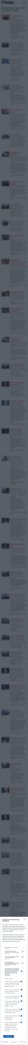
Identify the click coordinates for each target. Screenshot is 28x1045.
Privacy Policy (22, 1042)
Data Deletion (5, 1042)
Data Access (14, 1042)
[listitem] (14, 948)
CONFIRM (8, 1036)
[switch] (22, 951)
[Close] (24, 919)
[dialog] (14, 981)
